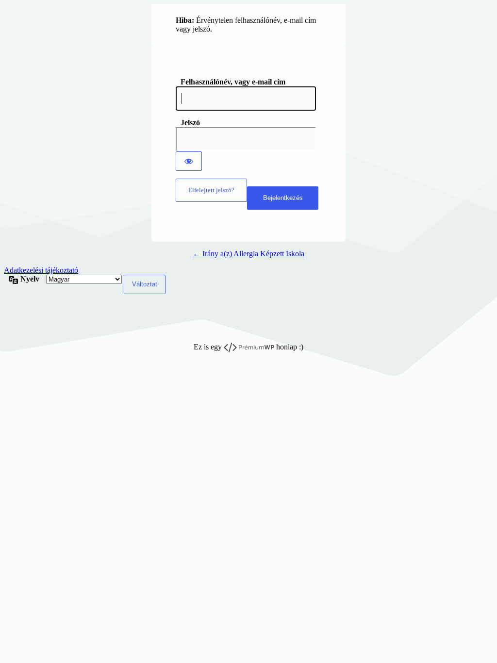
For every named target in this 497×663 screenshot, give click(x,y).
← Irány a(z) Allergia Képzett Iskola (248, 253)
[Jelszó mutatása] (189, 161)
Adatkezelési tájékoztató (41, 270)
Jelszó (190, 122)
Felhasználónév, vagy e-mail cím (233, 82)
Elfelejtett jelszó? (211, 190)
